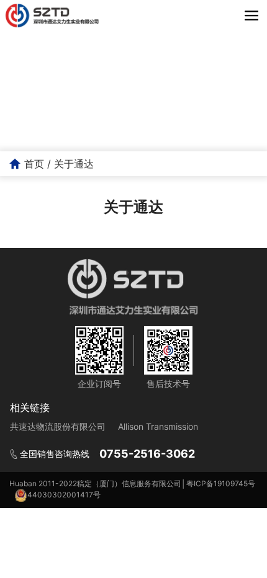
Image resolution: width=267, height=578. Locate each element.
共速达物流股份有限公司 (58, 426)
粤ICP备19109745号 (220, 483)
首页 (34, 164)
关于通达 (74, 164)
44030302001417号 (64, 494)
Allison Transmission (158, 426)
